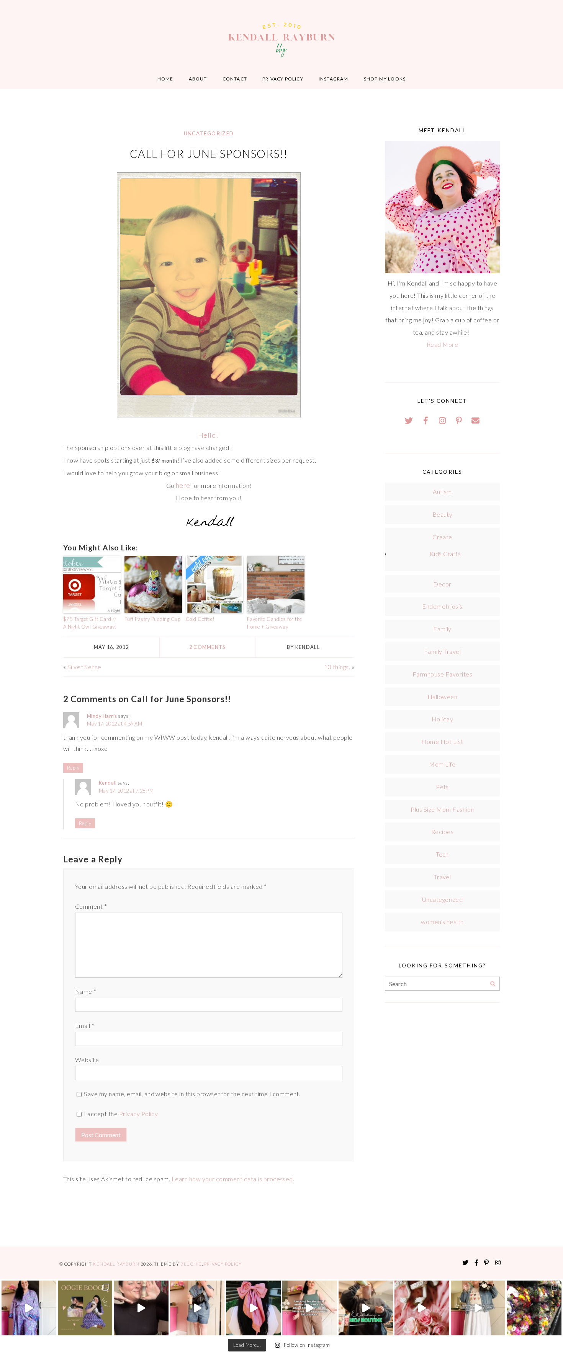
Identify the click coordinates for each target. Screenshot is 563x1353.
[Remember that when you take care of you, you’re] (253, 1308)
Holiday (442, 718)
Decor (442, 584)
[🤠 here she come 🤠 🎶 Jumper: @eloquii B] (197, 1308)
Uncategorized (209, 133)
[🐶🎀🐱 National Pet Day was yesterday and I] (85, 1308)
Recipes (442, 831)
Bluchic (191, 1263)
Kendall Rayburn (117, 1263)
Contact (235, 79)
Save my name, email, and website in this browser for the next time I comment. (192, 1093)
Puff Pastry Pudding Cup (152, 619)
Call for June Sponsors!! (209, 153)
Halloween (442, 696)
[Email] (476, 420)
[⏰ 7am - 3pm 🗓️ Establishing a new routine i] (366, 1308)
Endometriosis (442, 606)
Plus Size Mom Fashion (442, 809)
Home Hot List (442, 741)
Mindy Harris (102, 716)
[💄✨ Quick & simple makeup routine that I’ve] (421, 1308)
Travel (442, 876)
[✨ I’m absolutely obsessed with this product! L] (141, 1308)
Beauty (442, 514)
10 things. (337, 666)
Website (87, 1059)
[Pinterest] (459, 420)
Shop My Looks (385, 79)
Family (442, 628)
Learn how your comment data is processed (232, 1178)
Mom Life (442, 764)
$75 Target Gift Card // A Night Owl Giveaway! (90, 623)
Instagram (334, 79)
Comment (91, 906)
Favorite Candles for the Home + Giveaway (274, 623)
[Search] (492, 984)
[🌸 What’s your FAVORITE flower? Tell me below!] (534, 1308)
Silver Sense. (85, 666)
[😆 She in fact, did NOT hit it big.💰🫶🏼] (478, 1308)
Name (86, 991)
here (183, 485)
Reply (73, 768)
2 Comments (207, 647)
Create (442, 536)
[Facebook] (426, 420)
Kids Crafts (445, 553)
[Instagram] (442, 420)
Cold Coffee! (200, 619)
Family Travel (442, 651)
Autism (442, 491)
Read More (442, 344)
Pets (442, 786)
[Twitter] (409, 420)
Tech (442, 854)
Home (165, 79)
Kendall (107, 783)
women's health (442, 921)
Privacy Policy (282, 79)
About (198, 79)
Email (84, 1025)
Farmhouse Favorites (442, 674)
